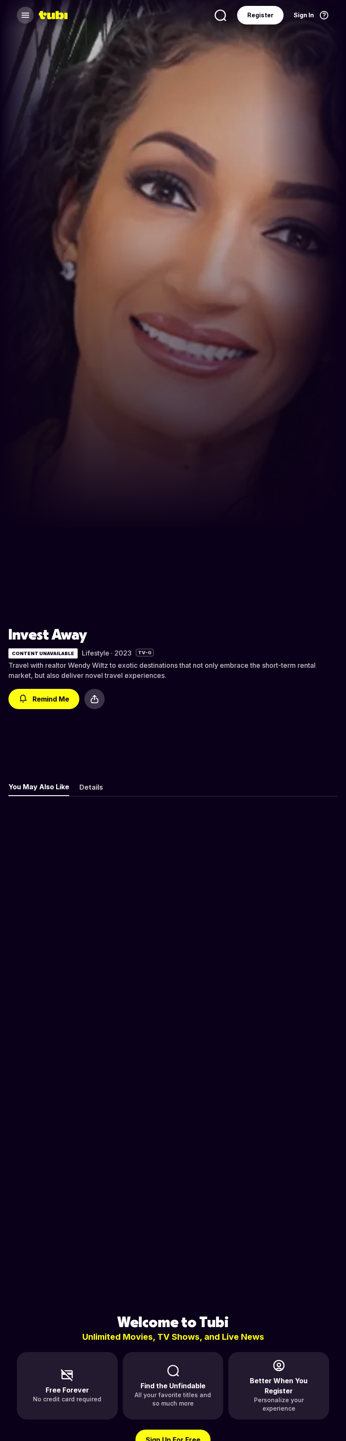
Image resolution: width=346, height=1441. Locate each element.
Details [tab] (91, 787)
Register (260, 15)
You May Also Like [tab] (38, 787)
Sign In (304, 15)
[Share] (94, 699)
